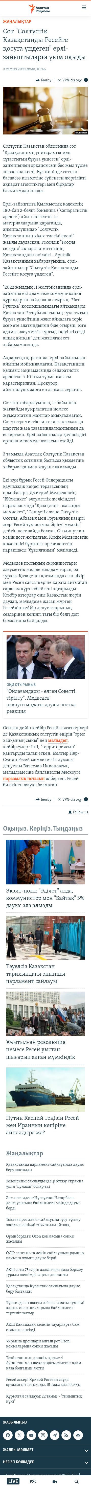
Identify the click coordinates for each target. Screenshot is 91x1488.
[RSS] (66, 1435)
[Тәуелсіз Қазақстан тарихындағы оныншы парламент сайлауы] (45, 938)
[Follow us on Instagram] (43, 1435)
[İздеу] (76, 1481)
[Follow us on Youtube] (31, 1435)
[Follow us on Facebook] (8, 1435)
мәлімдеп (57, 741)
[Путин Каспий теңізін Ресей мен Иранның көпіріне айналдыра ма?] (45, 1089)
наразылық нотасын (24, 779)
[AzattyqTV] (54, 1481)
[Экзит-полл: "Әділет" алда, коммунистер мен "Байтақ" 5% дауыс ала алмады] (45, 862)
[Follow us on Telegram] (54, 1435)
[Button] (43, 80)
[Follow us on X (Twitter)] (19, 1435)
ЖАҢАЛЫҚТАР (17, 22)
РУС (33, 1482)
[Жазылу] (78, 1435)
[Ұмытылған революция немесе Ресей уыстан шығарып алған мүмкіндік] (45, 1014)
